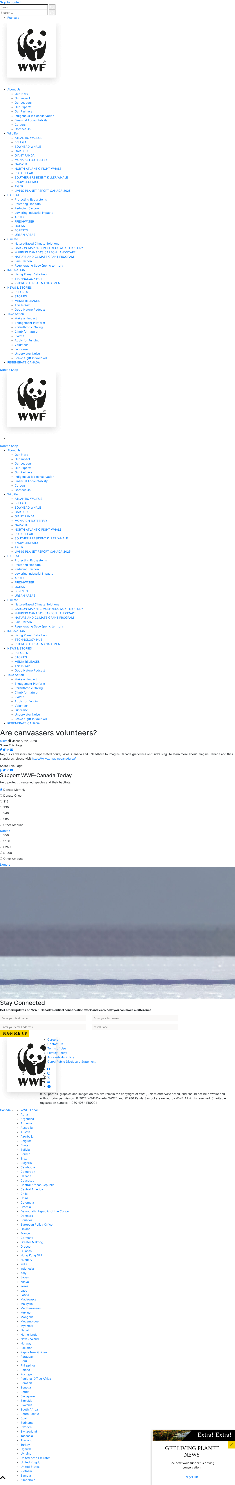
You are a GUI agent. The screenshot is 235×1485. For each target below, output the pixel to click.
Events (19, 336)
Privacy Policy (57, 1053)
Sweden (26, 1427)
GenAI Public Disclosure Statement (71, 1061)
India (24, 1264)
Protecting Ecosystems (31, 199)
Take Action (15, 314)
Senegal (26, 1387)
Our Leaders (23, 102)
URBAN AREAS (25, 234)
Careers (20, 124)
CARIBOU (21, 151)
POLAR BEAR (24, 173)
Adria (24, 1114)
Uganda (26, 1449)
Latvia (25, 1295)
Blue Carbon (23, 261)
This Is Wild (22, 305)
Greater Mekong (32, 1242)
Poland (25, 1370)
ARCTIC (20, 217)
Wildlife (12, 133)
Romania (26, 1383)
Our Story (21, 94)
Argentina (27, 1119)
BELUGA (20, 142)
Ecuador (26, 1220)
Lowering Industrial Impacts (34, 212)
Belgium (26, 1141)
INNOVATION (16, 270)
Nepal (25, 1330)
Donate (5, 370)
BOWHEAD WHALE (28, 146)
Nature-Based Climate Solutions (37, 243)
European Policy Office (37, 1224)
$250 (7, 847)
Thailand (26, 1440)
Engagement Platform (30, 323)
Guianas (26, 1251)
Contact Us (22, 129)
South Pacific (30, 1414)
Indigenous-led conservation (34, 116)
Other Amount (13, 825)
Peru (24, 1361)
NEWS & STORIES (19, 287)
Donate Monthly (14, 789)
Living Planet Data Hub (31, 274)
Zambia (26, 1475)
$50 (6, 835)
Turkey (25, 1444)
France (25, 1233)
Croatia (26, 1207)
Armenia (26, 1123)
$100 (6, 841)
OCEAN (20, 226)
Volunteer (21, 345)
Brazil (24, 1158)
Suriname (27, 1422)
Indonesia (27, 1268)
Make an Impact (26, 318)
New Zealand (30, 1339)
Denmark (27, 1216)
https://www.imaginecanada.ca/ (54, 758)
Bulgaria (26, 1163)
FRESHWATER (24, 221)
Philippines (28, 1365)
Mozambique (30, 1321)
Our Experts (23, 107)
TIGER (19, 186)
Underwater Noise (27, 353)
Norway (26, 1343)
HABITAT (13, 195)
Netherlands (29, 1334)
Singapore (28, 1396)
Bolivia (25, 1149)
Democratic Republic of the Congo (45, 1211)
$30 (6, 807)
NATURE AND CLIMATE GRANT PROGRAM (44, 257)
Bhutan (25, 1145)
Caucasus (27, 1180)
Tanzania (27, 1436)
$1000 (7, 853)
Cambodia (28, 1167)
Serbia (25, 1392)
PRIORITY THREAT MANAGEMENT (38, 283)
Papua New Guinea (34, 1352)
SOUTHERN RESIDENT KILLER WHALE (41, 177)
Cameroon (28, 1171)
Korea (24, 1286)
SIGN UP (192, 1477)
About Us (13, 89)
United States (30, 1466)
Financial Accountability (31, 120)
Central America (32, 1189)
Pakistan (26, 1348)
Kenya (25, 1282)
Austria (25, 1132)
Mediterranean (31, 1308)
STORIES (21, 296)
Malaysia (27, 1304)
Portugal (26, 1374)
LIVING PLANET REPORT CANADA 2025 (43, 190)
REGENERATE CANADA (23, 362)
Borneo (25, 1154)
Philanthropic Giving (29, 327)
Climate (12, 239)
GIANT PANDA (25, 155)
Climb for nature (26, 331)
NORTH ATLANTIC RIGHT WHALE (38, 168)
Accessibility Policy (60, 1057)
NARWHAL (22, 164)
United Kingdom (32, 1462)
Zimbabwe (28, 1480)
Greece (25, 1246)
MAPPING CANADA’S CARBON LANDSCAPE (45, 252)
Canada (6, 1110)
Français (13, 17)
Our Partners (23, 111)
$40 (6, 813)
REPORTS (21, 292)
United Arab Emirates (35, 1458)
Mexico (26, 1312)
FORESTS (21, 230)
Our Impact (22, 98)
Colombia (27, 1202)
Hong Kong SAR (32, 1255)
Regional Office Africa (36, 1378)
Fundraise (21, 349)
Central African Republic (37, 1185)
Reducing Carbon (27, 208)
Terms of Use (56, 1048)
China (24, 1198)
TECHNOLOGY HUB (28, 279)
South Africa (29, 1409)
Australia (27, 1127)
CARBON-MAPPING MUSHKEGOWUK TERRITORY (49, 248)
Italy (23, 1273)
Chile (24, 1193)
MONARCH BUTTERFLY (31, 160)
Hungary (26, 1260)
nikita (4, 741)
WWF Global (29, 1110)
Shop (14, 370)
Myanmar (27, 1326)
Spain (24, 1418)
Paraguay (27, 1356)
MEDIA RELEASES (27, 301)
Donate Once (12, 795)
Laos (24, 1290)
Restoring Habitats (28, 204)
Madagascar (29, 1299)
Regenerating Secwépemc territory (39, 265)
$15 (5, 801)
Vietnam (26, 1471)
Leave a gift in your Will (31, 358)
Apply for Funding (27, 340)
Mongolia (27, 1317)
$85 (6, 819)
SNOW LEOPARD (26, 182)
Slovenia (26, 1405)
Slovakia (26, 1400)
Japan (25, 1277)
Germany (27, 1238)
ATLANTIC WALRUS (28, 138)
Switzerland (29, 1431)
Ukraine (26, 1453)
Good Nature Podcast (30, 309)
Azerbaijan (28, 1136)
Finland (25, 1229)
